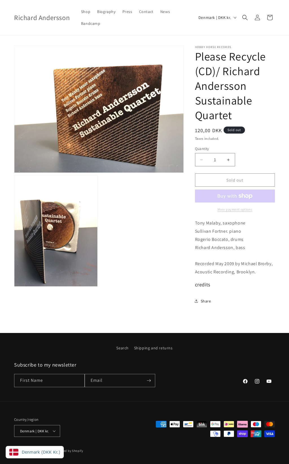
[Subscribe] (149, 380)
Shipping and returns (153, 347)
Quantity (202, 148)
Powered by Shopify (68, 451)
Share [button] (206, 301)
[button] (245, 17)
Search (122, 347)
